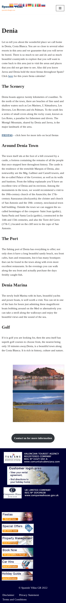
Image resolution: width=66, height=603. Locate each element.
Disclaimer (8, 595)
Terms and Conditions (14, 599)
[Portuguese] (39, 4)
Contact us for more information (33, 438)
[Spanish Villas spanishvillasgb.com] (12, 8)
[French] (25, 4)
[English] (20, 4)
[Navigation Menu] (60, 8)
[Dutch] (16, 4)
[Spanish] (11, 4)
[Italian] (34, 4)
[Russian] (43, 4)
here (10, 76)
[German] (29, 4)
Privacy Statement (29, 595)
